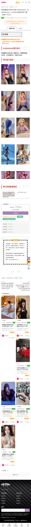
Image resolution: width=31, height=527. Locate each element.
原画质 (16, 278)
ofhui (9, 452)
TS (18, 363)
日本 (4, 406)
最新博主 (18, 496)
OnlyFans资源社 (10, 18)
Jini (4, 322)
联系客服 (3, 517)
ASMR (3, 278)
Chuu (19, 322)
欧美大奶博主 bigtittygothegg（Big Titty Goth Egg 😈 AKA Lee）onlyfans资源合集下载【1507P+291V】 (23, 287)
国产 (26, 18)
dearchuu (24, 322)
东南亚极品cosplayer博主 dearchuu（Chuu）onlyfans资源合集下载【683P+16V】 (23, 325)
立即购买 (15, 213)
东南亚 (19, 320)
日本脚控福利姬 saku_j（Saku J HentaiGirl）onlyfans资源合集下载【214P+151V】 (8, 412)
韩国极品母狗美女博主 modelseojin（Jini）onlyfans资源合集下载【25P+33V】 (8, 325)
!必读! (20, 28)
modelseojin (9, 322)
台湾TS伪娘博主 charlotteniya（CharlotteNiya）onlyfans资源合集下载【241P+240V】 (23, 368)
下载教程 (20, 216)
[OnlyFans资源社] (3, 2)
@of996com (24, 520)
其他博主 (18, 503)
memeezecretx (21, 408)
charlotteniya (21, 365)
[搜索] (23, 2)
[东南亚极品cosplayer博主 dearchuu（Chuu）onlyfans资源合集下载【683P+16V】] (23, 307)
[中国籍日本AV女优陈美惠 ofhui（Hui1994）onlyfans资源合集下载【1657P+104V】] (8, 436)
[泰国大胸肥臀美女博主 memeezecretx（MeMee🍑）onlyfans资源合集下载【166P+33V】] (23, 393)
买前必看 (3, 496)
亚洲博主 (18, 498)
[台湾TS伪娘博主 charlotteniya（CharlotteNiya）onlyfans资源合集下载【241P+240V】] (23, 350)
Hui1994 (5, 452)
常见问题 (6, 219)
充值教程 (3, 500)
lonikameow (10, 278)
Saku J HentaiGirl (7, 408)
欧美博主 (18, 500)
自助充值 (12, 219)
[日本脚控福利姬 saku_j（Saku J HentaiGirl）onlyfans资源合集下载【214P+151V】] (8, 393)
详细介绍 (12, 28)
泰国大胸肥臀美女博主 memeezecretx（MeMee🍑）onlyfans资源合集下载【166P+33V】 (23, 412)
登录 (17, 474)
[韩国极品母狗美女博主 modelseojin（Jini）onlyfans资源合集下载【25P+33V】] (8, 307)
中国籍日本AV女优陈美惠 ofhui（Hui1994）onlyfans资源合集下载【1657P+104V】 (8, 455)
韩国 (4, 320)
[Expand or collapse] (20, 34)
